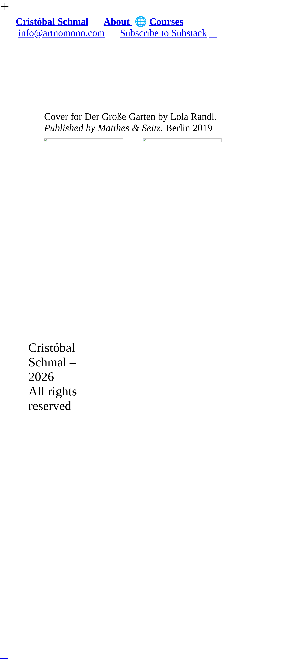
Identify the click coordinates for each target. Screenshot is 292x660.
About (118, 21)
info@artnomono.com (61, 32)
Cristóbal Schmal (52, 21)
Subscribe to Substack (163, 32)
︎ (213, 32)
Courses (166, 21)
